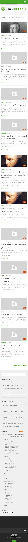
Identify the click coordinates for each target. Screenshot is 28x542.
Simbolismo (7, 452)
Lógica (6, 493)
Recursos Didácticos (8, 481)
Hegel (3, 35)
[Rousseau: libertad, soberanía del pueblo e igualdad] (14, 125)
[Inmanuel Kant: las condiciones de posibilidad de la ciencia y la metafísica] (14, 161)
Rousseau (4, 133)
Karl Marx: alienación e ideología (13, 105)
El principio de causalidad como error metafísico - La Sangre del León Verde (12, 410)
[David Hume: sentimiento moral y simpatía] (14, 234)
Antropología (8, 441)
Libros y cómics (8, 463)
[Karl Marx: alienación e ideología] (14, 94)
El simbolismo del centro (13, 426)
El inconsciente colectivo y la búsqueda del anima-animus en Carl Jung (13, 422)
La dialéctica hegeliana (9, 38)
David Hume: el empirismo (11, 314)
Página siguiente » (20, 365)
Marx (3, 66)
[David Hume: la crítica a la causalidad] (14, 267)
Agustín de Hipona (9, 483)
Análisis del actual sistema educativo (13, 434)
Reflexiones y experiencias (11, 469)
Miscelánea (6, 479)
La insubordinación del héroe (10, 385)
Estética (6, 443)
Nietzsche (7, 498)
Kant (3, 169)
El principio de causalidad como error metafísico (12, 389)
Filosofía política (8, 449)
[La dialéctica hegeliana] (14, 27)
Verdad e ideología (8, 393)
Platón (6, 499)
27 (25, 31)
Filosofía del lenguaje (10, 447)
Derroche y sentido (8, 396)
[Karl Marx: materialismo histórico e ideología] (14, 58)
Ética (6, 444)
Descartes (4, 342)
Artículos (6, 439)
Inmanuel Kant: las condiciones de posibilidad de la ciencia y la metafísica (13, 175)
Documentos (8, 488)
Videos (6, 470)
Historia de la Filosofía (10, 450)
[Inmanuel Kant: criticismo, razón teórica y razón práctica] (14, 198)
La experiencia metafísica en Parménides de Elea (14, 418)
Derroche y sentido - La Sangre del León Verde (14, 404)
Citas (5, 473)
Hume (3, 242)
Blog (5, 456)
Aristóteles (7, 485)
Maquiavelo (7, 495)
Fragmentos (7, 461)
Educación (7, 460)
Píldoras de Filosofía (9, 466)
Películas (7, 464)
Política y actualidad (9, 467)
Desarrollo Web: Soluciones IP (14, 537)
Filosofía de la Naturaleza (11, 446)
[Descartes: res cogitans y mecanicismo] (14, 334)
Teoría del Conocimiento (10, 453)
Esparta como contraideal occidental (12, 382)
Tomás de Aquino (9, 502)
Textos (5, 505)
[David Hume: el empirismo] (14, 304)
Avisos (6, 458)
